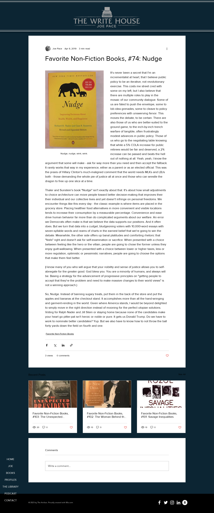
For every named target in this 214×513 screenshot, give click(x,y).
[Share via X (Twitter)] (55, 345)
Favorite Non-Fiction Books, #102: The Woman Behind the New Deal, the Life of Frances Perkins (106, 415)
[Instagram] (172, 502)
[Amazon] (184, 502)
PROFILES (10, 479)
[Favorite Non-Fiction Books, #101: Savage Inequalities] (161, 394)
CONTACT (10, 500)
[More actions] (167, 49)
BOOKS (10, 472)
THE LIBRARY (10, 486)
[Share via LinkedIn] (63, 345)
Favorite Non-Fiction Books (60, 333)
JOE (10, 466)
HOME (10, 459)
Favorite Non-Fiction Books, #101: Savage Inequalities (159, 415)
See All (182, 374)
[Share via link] (71, 345)
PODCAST (11, 493)
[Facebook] (159, 502)
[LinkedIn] (178, 502)
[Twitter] (165, 502)
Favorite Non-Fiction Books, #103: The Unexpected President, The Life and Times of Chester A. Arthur (52, 415)
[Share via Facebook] (46, 345)
